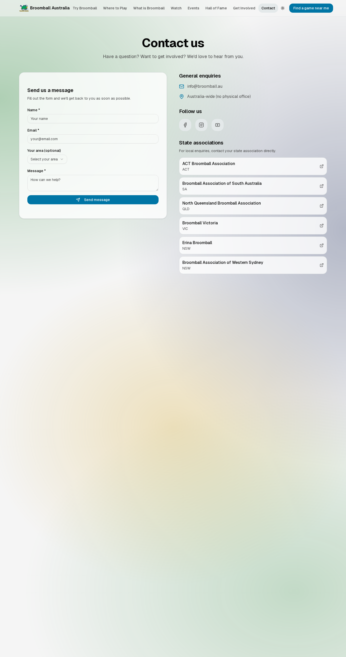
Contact (268, 8)
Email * (33, 130)
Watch (176, 8)
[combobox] (47, 159)
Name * (33, 110)
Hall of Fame (216, 8)
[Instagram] (201, 125)
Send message (97, 199)
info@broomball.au (204, 86)
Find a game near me (311, 8)
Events (193, 8)
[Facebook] (185, 125)
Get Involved (244, 8)
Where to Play (115, 8)
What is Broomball (149, 8)
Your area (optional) (44, 150)
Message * (36, 171)
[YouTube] (218, 125)
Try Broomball (85, 8)
